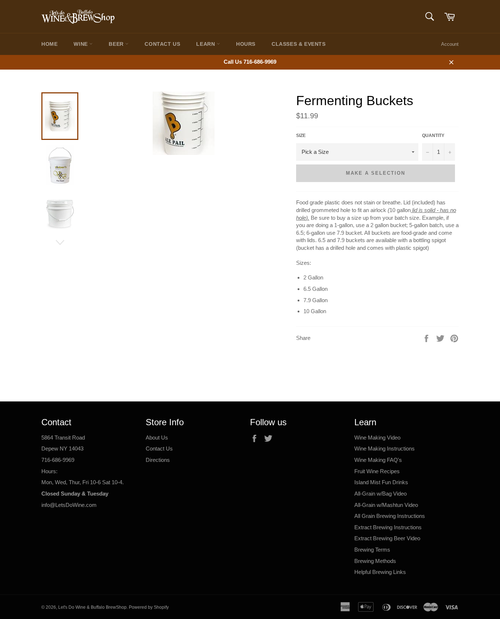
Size (301, 135)
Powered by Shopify (149, 607)
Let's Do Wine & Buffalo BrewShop (92, 607)
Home (49, 44)
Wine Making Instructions (384, 448)
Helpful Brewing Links (380, 572)
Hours (245, 44)
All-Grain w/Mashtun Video (386, 505)
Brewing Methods (375, 561)
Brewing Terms (372, 549)
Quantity (433, 135)
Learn (206, 44)
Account (450, 44)
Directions (158, 460)
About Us (157, 437)
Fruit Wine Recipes (377, 471)
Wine (81, 44)
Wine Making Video (377, 437)
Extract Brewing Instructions (388, 527)
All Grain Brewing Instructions (389, 516)
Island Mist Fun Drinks (381, 482)
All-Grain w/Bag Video (380, 493)
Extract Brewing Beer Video (387, 538)
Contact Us (162, 44)
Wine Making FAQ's (378, 460)
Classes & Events (299, 44)
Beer (117, 44)
